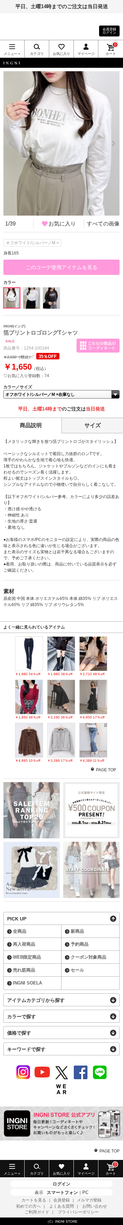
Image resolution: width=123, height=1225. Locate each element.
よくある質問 (61, 1206)
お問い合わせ (94, 1206)
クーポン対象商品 (88, 957)
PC (85, 1192)
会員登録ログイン (109, 30)
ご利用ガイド (37, 1212)
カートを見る (34, 1200)
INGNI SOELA (27, 983)
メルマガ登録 (89, 1200)
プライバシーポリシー (78, 1212)
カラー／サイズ (17, 387)
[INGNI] (61, 63)
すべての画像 (103, 224)
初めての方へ (28, 1206)
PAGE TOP (106, 769)
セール (77, 970)
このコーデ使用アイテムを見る (61, 267)
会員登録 (61, 1200)
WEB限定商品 (27, 957)
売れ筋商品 (24, 970)
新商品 (77, 931)
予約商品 (79, 944)
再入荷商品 (24, 944)
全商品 (19, 931)
